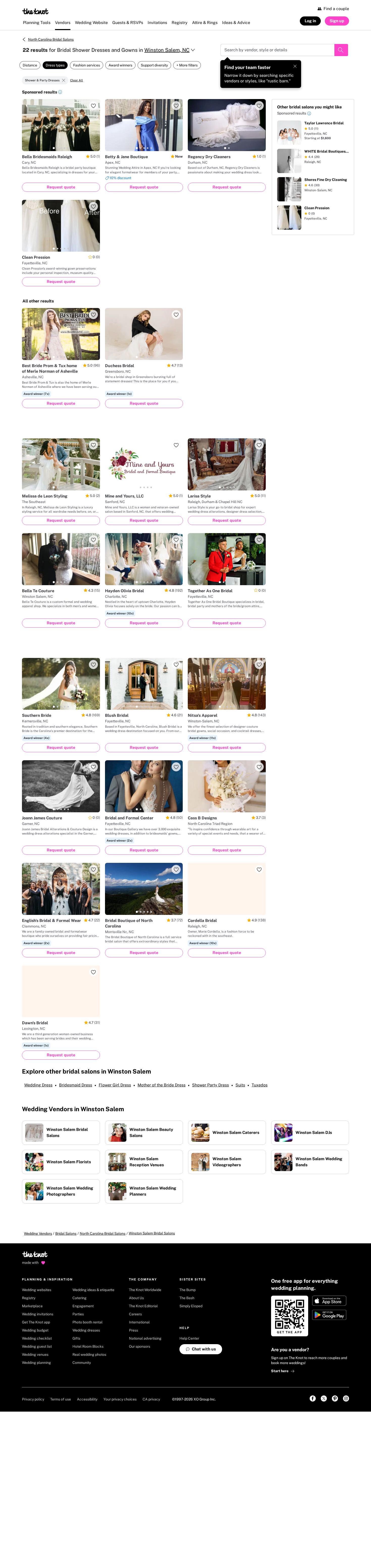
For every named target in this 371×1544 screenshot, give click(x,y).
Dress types (55, 65)
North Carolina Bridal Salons (51, 39)
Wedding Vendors (38, 1233)
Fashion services (86, 65)
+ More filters (187, 65)
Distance (30, 65)
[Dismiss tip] (295, 66)
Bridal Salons (65, 1233)
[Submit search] (341, 50)
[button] (60, 93)
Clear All (76, 80)
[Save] (93, 105)
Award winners (120, 65)
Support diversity (154, 65)
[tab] (54, 148)
